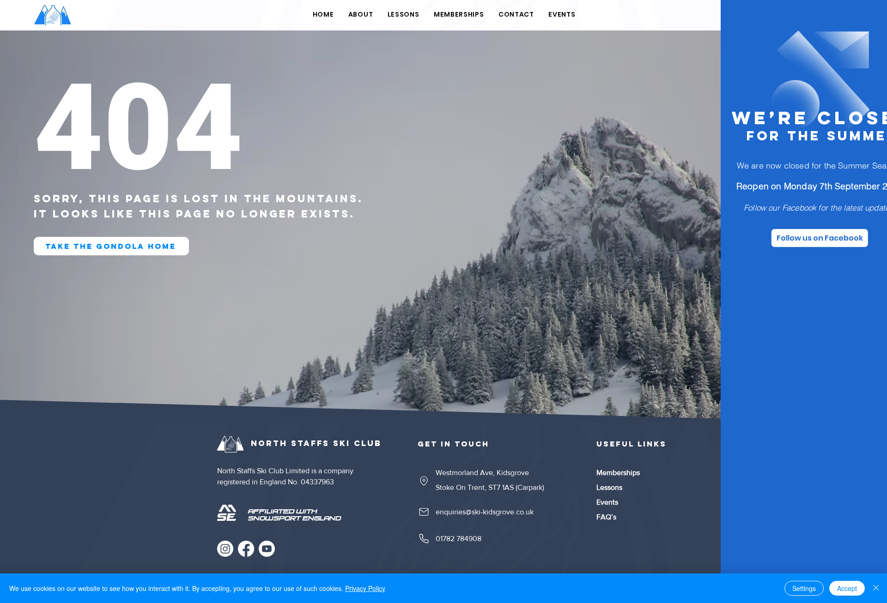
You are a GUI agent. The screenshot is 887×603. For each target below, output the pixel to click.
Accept (847, 588)
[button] (865, 19)
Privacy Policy (365, 588)
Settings (804, 588)
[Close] (875, 588)
